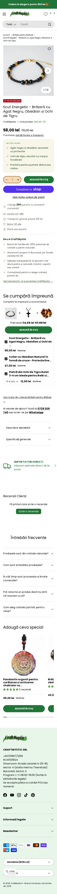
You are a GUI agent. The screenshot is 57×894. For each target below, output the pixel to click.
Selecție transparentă (19, 260)
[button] (54, 13)
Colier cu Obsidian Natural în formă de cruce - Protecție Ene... (30, 358)
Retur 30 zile (14, 224)
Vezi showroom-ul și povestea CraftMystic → (28, 281)
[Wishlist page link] (46, 14)
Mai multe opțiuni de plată (28, 197)
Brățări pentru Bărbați (23, 35)
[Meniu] (4, 14)
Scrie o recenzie (28, 511)
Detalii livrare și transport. (30, 135)
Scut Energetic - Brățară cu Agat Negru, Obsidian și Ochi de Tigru (27, 39)
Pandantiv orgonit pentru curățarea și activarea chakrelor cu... (20, 682)
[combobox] (28, 24)
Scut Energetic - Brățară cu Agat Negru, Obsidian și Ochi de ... (30, 341)
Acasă (6, 35)
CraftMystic (9, 121)
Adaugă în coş (39, 179)
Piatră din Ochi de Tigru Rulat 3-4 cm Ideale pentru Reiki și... (29, 373)
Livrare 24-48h (15, 214)
